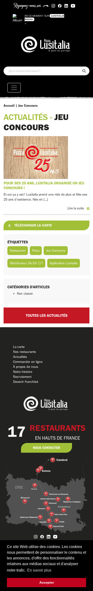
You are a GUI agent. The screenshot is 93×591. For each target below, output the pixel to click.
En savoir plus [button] (39, 570)
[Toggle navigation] (14, 87)
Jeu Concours (55, 251)
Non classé (25, 294)
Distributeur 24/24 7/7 (26, 263)
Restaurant (18, 251)
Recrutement (22, 377)
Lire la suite (76, 208)
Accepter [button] (46, 582)
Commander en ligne (27, 362)
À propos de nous (25, 367)
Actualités (20, 357)
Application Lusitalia (64, 263)
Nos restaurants (24, 352)
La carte (19, 347)
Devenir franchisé (25, 382)
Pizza (35, 251)
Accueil (9, 106)
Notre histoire (22, 372)
